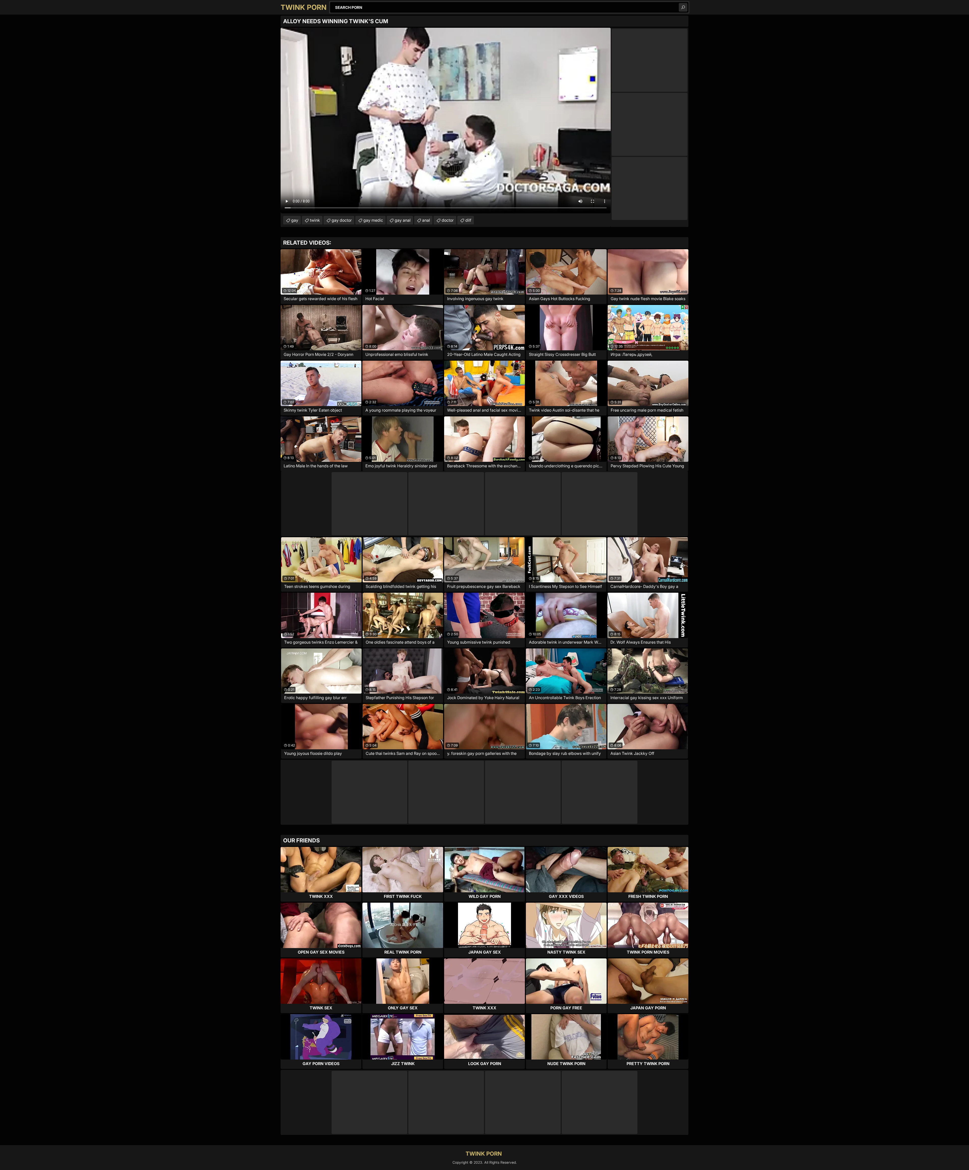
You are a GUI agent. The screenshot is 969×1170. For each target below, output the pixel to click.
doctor (448, 220)
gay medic (373, 220)
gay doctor (342, 220)
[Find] (683, 7)
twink (315, 220)
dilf (468, 220)
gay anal (403, 220)
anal (426, 220)
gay (294, 220)
